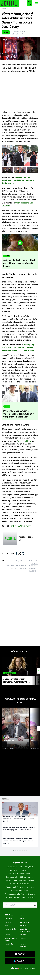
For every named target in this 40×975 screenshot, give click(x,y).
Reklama (8, 922)
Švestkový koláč (28, 897)
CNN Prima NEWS (18, 526)
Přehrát (7, 738)
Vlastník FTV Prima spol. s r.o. (11, 939)
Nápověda (23, 935)
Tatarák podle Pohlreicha (15, 887)
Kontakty (23, 925)
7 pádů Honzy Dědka (26, 880)
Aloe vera (30, 887)
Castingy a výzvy (25, 922)
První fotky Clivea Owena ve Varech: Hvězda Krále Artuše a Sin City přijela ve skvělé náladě (18, 414)
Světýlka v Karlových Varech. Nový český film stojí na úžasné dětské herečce (18, 180)
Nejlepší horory (14, 870)
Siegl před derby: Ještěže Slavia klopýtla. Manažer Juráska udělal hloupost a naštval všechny (18, 840)
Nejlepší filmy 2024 (26, 867)
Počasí (28, 874)
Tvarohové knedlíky (28, 894)
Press (22, 918)
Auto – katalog (11, 880)
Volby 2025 (14, 884)
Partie (22, 874)
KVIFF (28, 526)
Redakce (23, 938)
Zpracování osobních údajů (25, 930)
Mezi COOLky (8, 740)
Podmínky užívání (10, 929)
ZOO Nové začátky (27, 877)
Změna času (13, 874)
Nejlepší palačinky (13, 897)
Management (24, 915)
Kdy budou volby (12, 877)
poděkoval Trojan (25, 441)
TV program (26, 870)
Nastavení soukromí (23, 945)
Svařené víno (25, 884)
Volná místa (8, 918)
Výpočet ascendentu (12, 894)
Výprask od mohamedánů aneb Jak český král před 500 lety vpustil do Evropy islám (19, 829)
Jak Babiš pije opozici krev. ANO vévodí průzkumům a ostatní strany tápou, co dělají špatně (18, 818)
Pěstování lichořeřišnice (20, 891)
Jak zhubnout (12, 867)
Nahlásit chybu (9, 944)
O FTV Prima (9, 915)
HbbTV (7, 925)
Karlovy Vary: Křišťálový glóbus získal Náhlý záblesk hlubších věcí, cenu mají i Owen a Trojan (18, 347)
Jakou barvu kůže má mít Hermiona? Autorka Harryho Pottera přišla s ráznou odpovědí (16, 680)
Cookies (7, 935)
